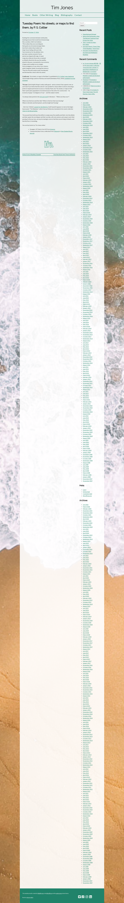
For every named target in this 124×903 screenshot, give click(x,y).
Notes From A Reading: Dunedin (31, 154)
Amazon (52, 129)
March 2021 (86, 178)
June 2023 (86, 141)
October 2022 (87, 149)
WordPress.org (87, 496)
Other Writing (46, 15)
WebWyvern (41, 893)
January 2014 (87, 330)
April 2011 (86, 397)
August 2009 (86, 438)
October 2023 (87, 135)
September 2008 (88, 460)
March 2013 (86, 351)
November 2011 (87, 383)
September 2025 (88, 115)
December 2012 (87, 357)
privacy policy (30, 897)
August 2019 (86, 204)
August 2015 (86, 294)
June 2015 (86, 298)
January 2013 (87, 355)
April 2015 (86, 302)
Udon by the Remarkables (29, 111)
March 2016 (86, 279)
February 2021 (87, 180)
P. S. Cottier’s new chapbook (66, 76)
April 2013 (86, 349)
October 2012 (87, 361)
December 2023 (87, 133)
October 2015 (87, 290)
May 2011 (86, 395)
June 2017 (86, 251)
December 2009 (87, 430)
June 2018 (86, 229)
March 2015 (86, 304)
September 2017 (88, 245)
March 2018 (86, 233)
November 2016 (87, 263)
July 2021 (85, 174)
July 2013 (85, 342)
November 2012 (87, 359)
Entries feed (86, 492)
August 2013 (86, 340)
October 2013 (87, 336)
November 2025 (87, 111)
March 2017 (86, 257)
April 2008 (86, 471)
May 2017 (86, 253)
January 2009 (87, 452)
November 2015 (87, 288)
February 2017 (87, 259)
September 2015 (88, 292)
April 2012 (86, 373)
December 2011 (87, 381)
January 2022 (87, 164)
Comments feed (87, 494)
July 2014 (85, 320)
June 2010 (86, 418)
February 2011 (87, 401)
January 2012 (87, 379)
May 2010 (86, 420)
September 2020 (88, 186)
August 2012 (86, 365)
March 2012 (86, 375)
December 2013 (87, 332)
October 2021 (87, 170)
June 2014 (86, 322)
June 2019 (86, 208)
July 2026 (85, 103)
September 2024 (88, 125)
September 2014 (88, 316)
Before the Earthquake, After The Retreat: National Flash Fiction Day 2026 (91, 38)
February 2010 (87, 426)
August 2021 (86, 172)
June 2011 (86, 393)
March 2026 (86, 105)
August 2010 (86, 414)
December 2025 (87, 109)
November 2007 (87, 481)
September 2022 (88, 151)
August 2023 (86, 139)
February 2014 (87, 328)
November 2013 (87, 334)
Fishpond (56, 131)
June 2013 (86, 344)
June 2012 (86, 369)
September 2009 (88, 436)
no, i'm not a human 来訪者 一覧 (92, 63)
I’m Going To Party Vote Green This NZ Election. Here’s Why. (90, 92)
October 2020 (87, 184)
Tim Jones (62, 7)
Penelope (85, 79)
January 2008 (87, 477)
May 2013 (86, 347)
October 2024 (87, 123)
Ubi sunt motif (44, 97)
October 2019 (87, 200)
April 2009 (86, 446)
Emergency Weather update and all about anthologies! (91, 75)
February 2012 (87, 377)
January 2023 (87, 145)
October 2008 (87, 458)
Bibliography (66, 15)
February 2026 (87, 107)
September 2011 (88, 387)
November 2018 (87, 218)
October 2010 (87, 410)
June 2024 (86, 129)
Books (35, 15)
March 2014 (86, 326)
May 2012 (86, 371)
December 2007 (87, 479)
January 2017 (87, 261)
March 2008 (86, 473)
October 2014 (87, 314)
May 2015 (86, 300)
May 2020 (86, 192)
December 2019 (87, 198)
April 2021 (86, 176)
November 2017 (87, 241)
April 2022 (86, 159)
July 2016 (85, 271)
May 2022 (86, 157)
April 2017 (86, 255)
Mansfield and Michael (89, 34)
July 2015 (85, 296)
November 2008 (87, 456)
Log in (84, 490)
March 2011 (86, 399)
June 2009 (86, 442)
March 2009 (86, 448)
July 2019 (85, 206)
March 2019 (86, 212)
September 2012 (88, 363)
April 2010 (86, 422)
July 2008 (85, 464)
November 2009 (87, 432)
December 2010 (87, 405)
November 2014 (87, 312)
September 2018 (88, 222)
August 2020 (86, 188)
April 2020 (86, 194)
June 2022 (86, 155)
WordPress (49, 893)
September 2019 (88, 202)
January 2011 (87, 403)
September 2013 (88, 338)
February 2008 (87, 475)
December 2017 (87, 239)
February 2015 (87, 306)
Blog (57, 15)
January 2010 (87, 428)
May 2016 (86, 275)
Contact (78, 15)
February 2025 (87, 119)
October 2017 (87, 243)
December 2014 (87, 310)
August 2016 (86, 269)
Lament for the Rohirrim (41, 107)
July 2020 (85, 190)
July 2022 (85, 153)
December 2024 (87, 121)
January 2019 (87, 216)
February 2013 (87, 353)
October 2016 (87, 265)
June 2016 (86, 273)
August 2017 (86, 247)
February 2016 (87, 281)
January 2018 (87, 237)
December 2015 (87, 286)
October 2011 (87, 385)
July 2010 (85, 416)
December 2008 (87, 454)
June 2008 (86, 466)
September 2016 (88, 267)
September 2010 (88, 412)
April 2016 (86, 277)
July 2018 (85, 227)
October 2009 (87, 434)
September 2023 (88, 137)
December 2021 (87, 166)
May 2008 (86, 469)
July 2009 (85, 440)
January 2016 (87, 283)
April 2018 (86, 231)
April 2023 (86, 143)
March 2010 (86, 424)
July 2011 (85, 391)
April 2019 (86, 210)
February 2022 (87, 161)
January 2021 (87, 182)
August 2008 (86, 462)
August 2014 (86, 318)
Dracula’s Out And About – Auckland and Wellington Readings (90, 52)
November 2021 (87, 168)
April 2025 (86, 117)
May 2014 (86, 324)
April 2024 (86, 131)
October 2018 (87, 220)
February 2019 (87, 214)
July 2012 (85, 367)
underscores (59, 893)
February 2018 (87, 235)
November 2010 (87, 408)
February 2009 (87, 450)
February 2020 (87, 196)
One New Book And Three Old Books (64, 154)
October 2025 (87, 113)
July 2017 (85, 249)
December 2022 (87, 147)
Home (27, 15)
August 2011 (86, 389)
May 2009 (86, 444)
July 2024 (85, 127)
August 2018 (86, 225)
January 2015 (87, 308)
